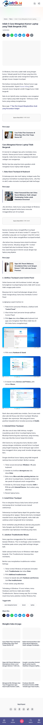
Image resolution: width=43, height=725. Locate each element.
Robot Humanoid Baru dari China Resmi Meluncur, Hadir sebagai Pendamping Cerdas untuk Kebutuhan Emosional (26, 196)
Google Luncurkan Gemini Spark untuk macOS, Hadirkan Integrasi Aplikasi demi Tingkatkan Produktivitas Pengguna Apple (31, 664)
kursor (24, 605)
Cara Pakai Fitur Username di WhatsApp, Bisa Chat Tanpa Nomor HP (25, 135)
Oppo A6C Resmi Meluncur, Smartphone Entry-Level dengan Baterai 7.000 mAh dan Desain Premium (26, 267)
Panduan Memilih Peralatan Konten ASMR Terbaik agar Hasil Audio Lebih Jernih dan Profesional (31, 684)
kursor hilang (24, 86)
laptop (32, 605)
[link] (4, 35)
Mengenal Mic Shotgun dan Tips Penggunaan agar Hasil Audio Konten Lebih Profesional (11, 684)
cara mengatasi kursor (10, 605)
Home (4, 722)
